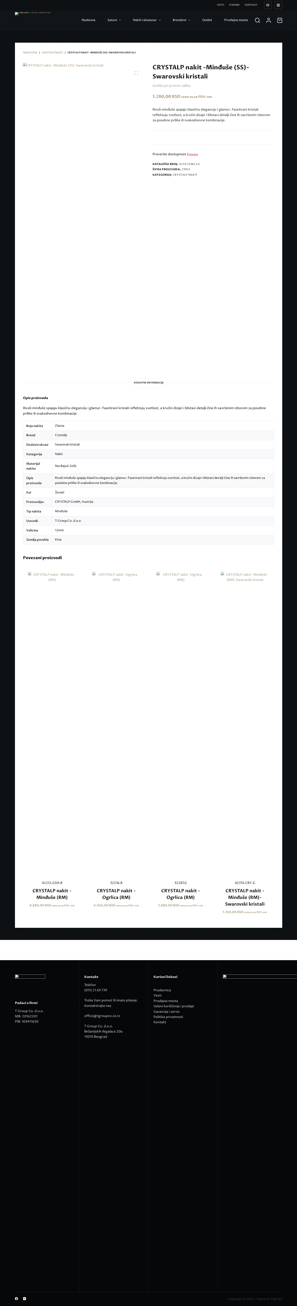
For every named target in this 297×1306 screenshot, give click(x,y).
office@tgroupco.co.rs (102, 1016)
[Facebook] (268, 5)
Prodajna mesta (236, 20)
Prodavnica (162, 990)
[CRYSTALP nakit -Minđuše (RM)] (52, 723)
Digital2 (276, 1299)
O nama (234, 4)
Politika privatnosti (168, 1017)
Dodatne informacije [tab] (149, 382)
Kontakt (251, 4)
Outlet (207, 20)
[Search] (257, 20)
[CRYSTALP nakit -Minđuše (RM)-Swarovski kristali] (245, 723)
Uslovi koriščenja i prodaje (174, 1006)
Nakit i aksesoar (145, 20)
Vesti (220, 4)
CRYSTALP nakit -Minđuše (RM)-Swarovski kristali (245, 897)
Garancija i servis (167, 1011)
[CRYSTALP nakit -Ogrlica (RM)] (116, 723)
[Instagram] (278, 5)
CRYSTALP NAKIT (185, 175)
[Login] (268, 20)
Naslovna (88, 20)
